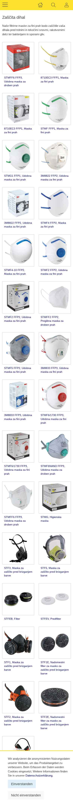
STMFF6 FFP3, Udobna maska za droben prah (15, 81)
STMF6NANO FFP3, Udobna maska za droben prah (53, 470)
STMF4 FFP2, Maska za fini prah (53, 224)
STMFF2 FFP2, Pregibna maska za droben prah (52, 321)
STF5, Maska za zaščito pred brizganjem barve (55, 572)
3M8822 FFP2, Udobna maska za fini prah (55, 177)
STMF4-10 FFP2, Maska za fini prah (15, 272)
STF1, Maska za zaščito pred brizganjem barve (18, 666)
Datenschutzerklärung (38, 775)
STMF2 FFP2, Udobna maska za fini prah (54, 272)
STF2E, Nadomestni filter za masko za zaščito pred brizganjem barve (55, 723)
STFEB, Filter (12, 618)
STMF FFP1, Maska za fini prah (54, 130)
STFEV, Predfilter (51, 618)
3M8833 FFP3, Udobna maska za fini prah (55, 370)
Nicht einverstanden (26, 795)
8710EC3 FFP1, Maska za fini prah (54, 79)
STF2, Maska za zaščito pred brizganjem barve (18, 721)
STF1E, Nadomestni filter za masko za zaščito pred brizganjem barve (55, 668)
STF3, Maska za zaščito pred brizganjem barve (18, 572)
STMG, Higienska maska (51, 519)
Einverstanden (22, 784)
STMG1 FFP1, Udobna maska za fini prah (17, 177)
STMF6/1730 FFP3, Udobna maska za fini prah (53, 419)
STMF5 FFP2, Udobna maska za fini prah (17, 370)
